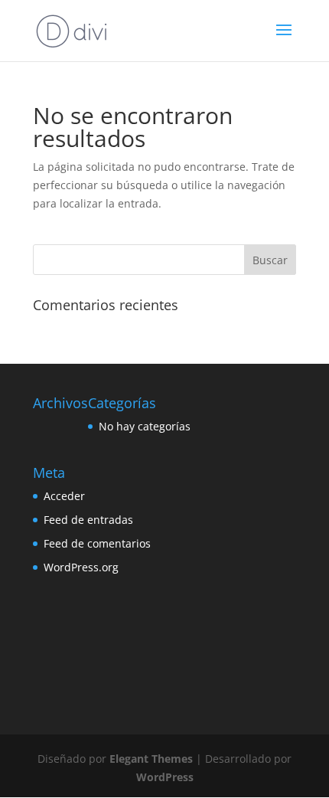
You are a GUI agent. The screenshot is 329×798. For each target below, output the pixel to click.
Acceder (64, 496)
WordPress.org (81, 567)
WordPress (165, 777)
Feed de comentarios (97, 543)
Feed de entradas (88, 519)
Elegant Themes (151, 758)
